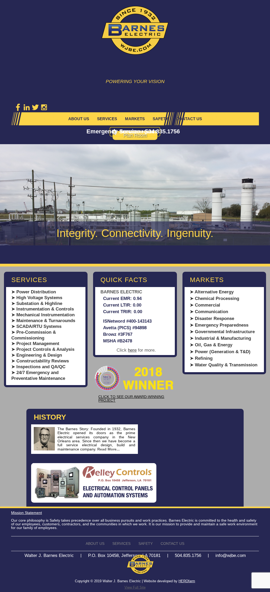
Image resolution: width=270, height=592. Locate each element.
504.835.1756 (162, 131)
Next (265, 202)
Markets (135, 119)
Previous (5, 197)
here (132, 350)
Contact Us (189, 119)
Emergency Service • (115, 131)
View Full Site (135, 587)
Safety (160, 119)
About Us (78, 119)
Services (107, 119)
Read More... (108, 449)
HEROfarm (187, 581)
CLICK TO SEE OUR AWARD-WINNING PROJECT (131, 398)
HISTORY (50, 417)
